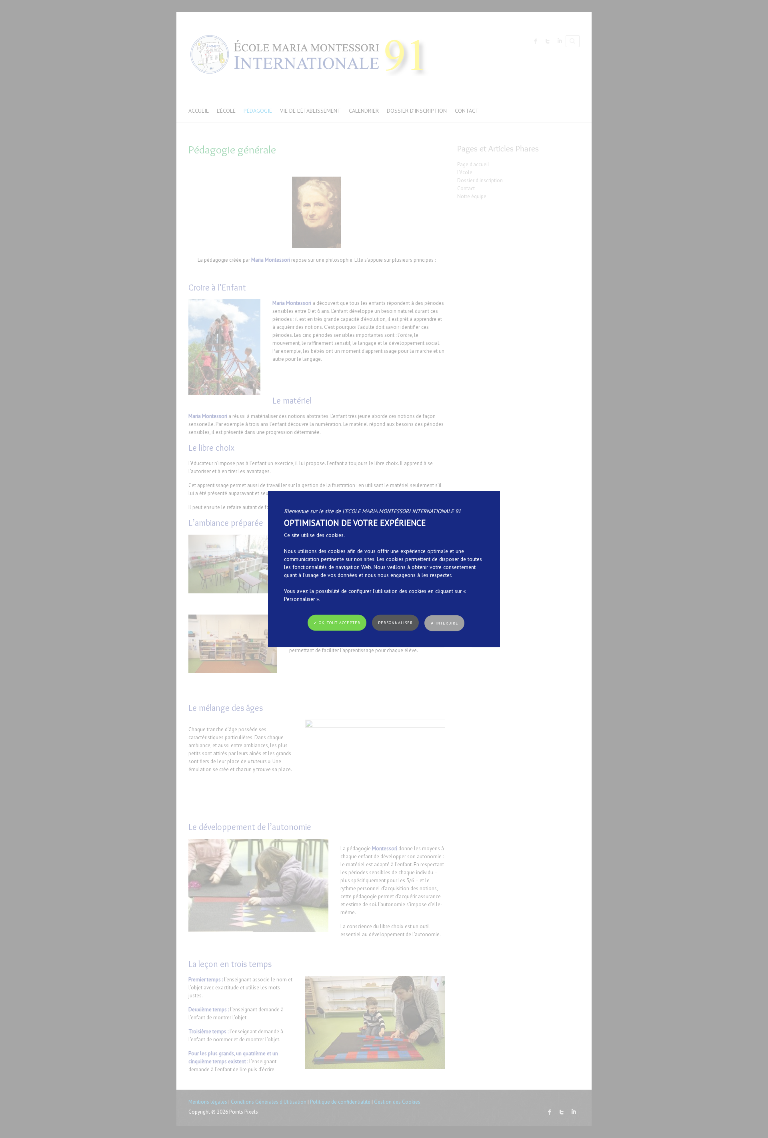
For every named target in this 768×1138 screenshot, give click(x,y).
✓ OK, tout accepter (337, 622)
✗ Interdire (444, 623)
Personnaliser (395, 622)
